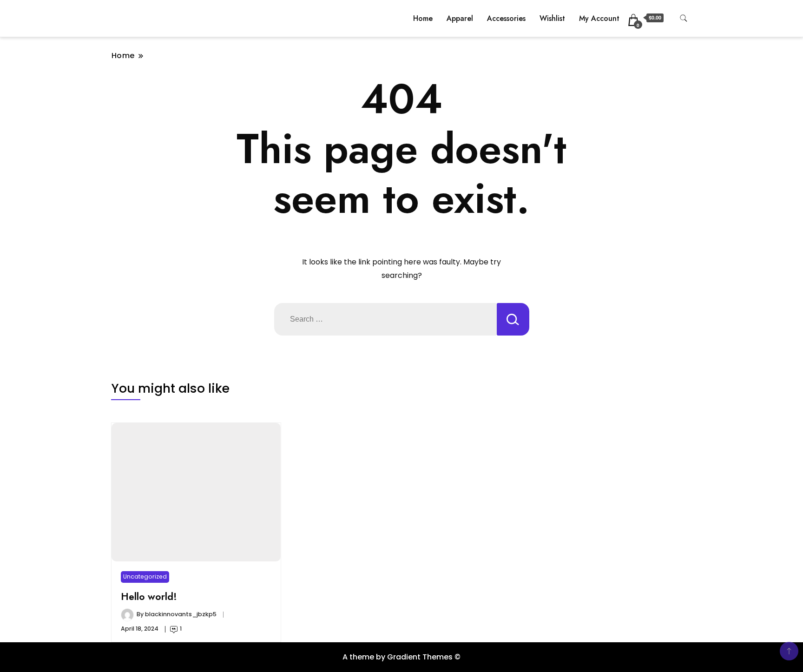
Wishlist (552, 18)
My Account (599, 18)
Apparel (460, 18)
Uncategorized (145, 576)
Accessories (506, 18)
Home (423, 18)
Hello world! (149, 596)
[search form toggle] (683, 18)
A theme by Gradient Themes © (401, 657)
